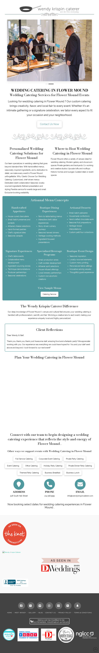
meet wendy (20, 613)
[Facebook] (21, 605)
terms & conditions (83, 613)
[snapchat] (77, 605)
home (9, 613)
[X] (30, 605)
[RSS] (68, 605)
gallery (32, 613)
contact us (50, 613)
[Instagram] (49, 605)
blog (41, 613)
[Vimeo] (40, 605)
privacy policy (64, 613)
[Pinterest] (58, 605)
